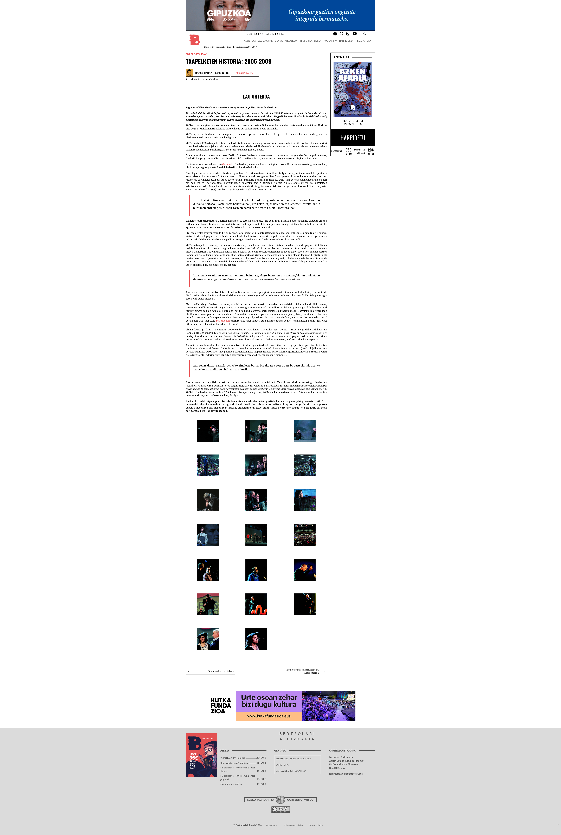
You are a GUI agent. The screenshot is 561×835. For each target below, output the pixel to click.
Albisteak (250, 40)
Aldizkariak (265, 40)
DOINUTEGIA (282, 764)
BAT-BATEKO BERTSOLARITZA (291, 771)
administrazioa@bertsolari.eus (346, 773)
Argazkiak (291, 40)
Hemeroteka (363, 40)
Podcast (329, 40)
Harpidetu (352, 137)
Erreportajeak (218, 47)
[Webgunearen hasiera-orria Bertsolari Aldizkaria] (194, 41)
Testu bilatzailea (310, 40)
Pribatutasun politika (293, 825)
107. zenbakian (245, 73)
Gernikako (228, 164)
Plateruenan (223, 320)
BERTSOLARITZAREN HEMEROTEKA (293, 758)
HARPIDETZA (346, 40)
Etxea (206, 47)
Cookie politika (316, 825)
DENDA (279, 40)
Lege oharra (271, 825)
